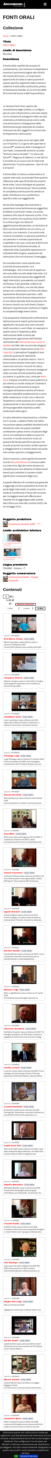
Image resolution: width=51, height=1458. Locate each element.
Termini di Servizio (28, 1456)
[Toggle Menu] (45, 4)
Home (6, 36)
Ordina (40, 608)
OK (16, 1456)
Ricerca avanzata (25, 604)
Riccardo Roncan (19, 462)
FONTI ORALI (9, 45)
